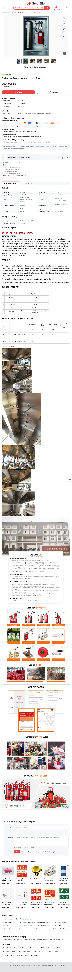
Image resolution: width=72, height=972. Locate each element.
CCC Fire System (7, 956)
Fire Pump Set (57, 926)
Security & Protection (11, 12)
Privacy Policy (62, 965)
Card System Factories (53, 947)
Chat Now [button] (55, 92)
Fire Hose (4, 926)
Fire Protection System (9, 951)
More (3, 959)
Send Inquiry (18, 92)
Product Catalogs (26, 919)
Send (16, 852)
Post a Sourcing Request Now (52, 852)
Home (3, 12)
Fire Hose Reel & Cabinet (42, 926)
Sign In (4, 175)
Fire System (23, 947)
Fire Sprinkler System (7, 929)
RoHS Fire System (39, 951)
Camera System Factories (37, 947)
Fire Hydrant (22, 929)
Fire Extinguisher (6, 922)
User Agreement (46, 965)
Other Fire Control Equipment (33, 12)
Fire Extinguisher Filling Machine (61, 929)
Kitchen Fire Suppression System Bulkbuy (27, 956)
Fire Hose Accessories (25, 926)
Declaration (54, 965)
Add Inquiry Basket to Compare (36, 67)
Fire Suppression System (59, 922)
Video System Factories (9, 947)
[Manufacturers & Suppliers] (36, 3)
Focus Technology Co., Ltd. (24, 965)
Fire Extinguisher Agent (42, 922)
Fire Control (21, 12)
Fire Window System (53, 951)
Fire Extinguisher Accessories (27, 922)
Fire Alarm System (41, 929)
